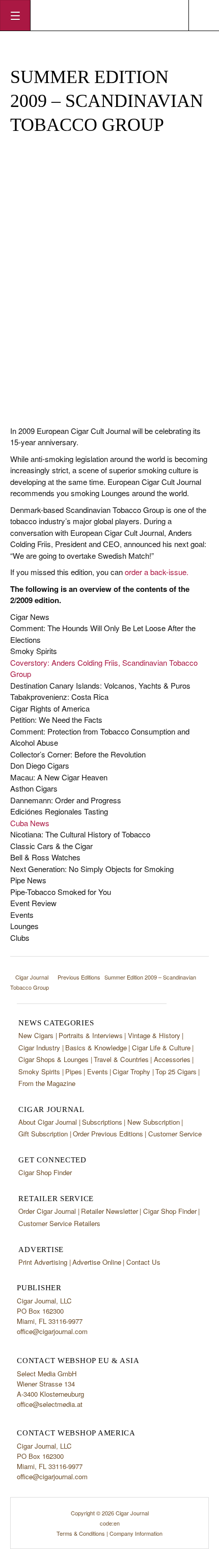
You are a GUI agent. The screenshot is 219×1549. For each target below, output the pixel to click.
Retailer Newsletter (109, 1211)
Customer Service (175, 1133)
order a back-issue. (156, 571)
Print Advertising (42, 1262)
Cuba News (29, 823)
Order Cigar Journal (47, 1211)
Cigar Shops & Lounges (53, 1059)
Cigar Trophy (131, 1071)
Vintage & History (154, 1035)
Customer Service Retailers (59, 1223)
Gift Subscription (43, 1133)
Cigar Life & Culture (161, 1047)
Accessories (172, 1059)
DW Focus (109, 15)
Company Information (136, 1533)
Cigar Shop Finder (45, 1172)
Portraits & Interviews (91, 1035)
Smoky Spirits (39, 1071)
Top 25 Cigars (176, 1071)
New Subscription (153, 1122)
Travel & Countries (121, 1059)
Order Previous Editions (108, 1133)
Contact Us (143, 1262)
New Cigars (35, 1035)
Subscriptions (102, 1122)
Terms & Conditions (81, 1533)
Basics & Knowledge (96, 1047)
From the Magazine (46, 1083)
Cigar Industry (39, 1047)
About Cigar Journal (47, 1122)
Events (97, 1071)
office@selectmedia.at (50, 1404)
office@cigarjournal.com (52, 1331)
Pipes (73, 1071)
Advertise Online (96, 1262)
